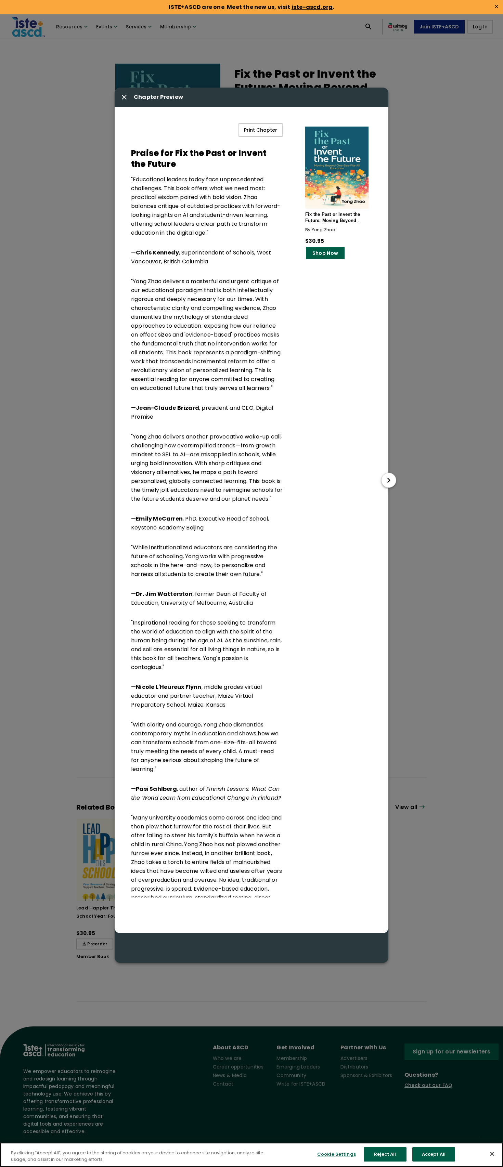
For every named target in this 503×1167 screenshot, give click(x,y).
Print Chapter (260, 130)
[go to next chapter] (388, 480)
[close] (496, 6)
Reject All (385, 1154)
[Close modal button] (124, 97)
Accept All (434, 1154)
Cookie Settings (336, 1154)
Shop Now (325, 253)
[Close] (492, 1153)
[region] (251, 1155)
